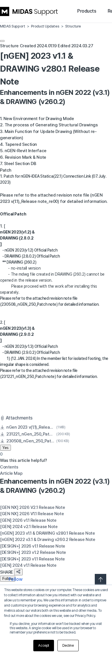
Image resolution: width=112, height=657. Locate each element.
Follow (7, 578)
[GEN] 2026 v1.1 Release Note (28, 520)
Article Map (11, 473)
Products (86, 11)
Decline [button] (68, 646)
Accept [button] (43, 646)
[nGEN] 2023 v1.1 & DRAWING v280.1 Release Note (47, 533)
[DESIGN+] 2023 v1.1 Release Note (32, 559)
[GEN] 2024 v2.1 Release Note (28, 526)
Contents (9, 467)
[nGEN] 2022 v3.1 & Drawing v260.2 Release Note (47, 539)
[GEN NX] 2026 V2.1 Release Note (32, 507)
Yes (5, 448)
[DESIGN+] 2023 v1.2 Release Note (33, 552)
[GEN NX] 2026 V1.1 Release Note (32, 513)
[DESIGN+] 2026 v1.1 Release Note (32, 546)
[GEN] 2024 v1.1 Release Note (28, 565)
